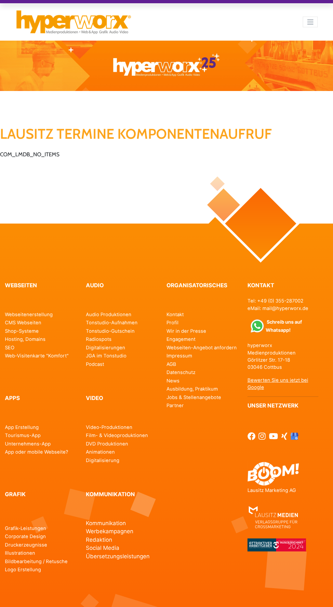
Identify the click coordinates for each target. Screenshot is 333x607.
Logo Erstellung (23, 570)
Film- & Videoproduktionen (117, 435)
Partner (175, 405)
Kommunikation (106, 523)
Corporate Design (25, 536)
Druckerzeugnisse (26, 545)
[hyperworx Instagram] (262, 436)
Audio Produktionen (108, 314)
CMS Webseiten (23, 323)
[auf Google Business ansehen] (294, 436)
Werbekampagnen (109, 531)
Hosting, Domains (25, 339)
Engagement (180, 339)
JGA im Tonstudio (106, 356)
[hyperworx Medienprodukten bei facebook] (251, 436)
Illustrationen (20, 553)
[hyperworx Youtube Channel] (273, 436)
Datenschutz (180, 372)
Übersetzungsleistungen (118, 556)
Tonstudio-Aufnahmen (112, 323)
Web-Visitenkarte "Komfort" (37, 356)
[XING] (284, 436)
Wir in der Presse (186, 331)
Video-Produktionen (109, 427)
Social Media (102, 548)
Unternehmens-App (28, 444)
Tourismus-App (23, 435)
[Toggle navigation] (310, 22)
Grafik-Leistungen (25, 528)
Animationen (100, 452)
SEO (9, 348)
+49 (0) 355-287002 (280, 301)
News (173, 381)
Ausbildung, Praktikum (192, 389)
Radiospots (99, 339)
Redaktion (99, 539)
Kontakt (175, 314)
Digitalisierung (102, 460)
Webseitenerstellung (29, 314)
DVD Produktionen (107, 444)
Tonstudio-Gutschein (110, 331)
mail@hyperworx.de (285, 308)
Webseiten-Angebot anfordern (201, 348)
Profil (172, 323)
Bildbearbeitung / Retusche (36, 561)
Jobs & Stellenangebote (193, 397)
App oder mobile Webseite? (36, 452)
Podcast (95, 364)
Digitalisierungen (105, 348)
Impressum (179, 356)
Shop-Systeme (22, 331)
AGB (171, 364)
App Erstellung (22, 427)
